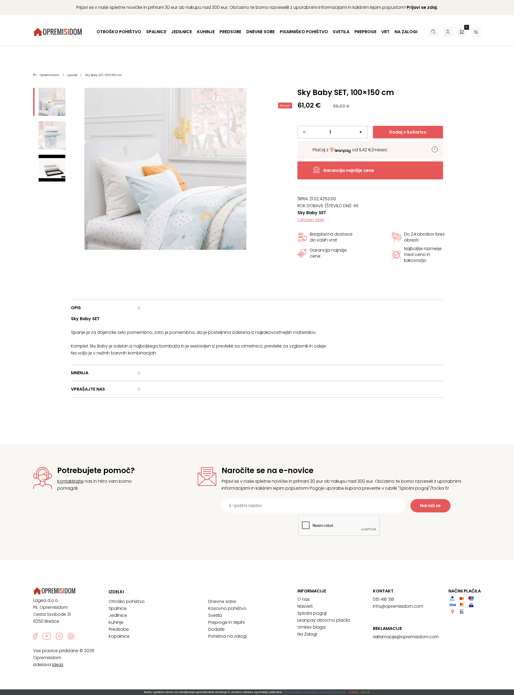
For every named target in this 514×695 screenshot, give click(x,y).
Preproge (365, 32)
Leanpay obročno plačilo (323, 620)
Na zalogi (406, 32)
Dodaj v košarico (407, 132)
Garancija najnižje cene (348, 170)
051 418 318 (383, 599)
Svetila (341, 32)
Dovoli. (365, 692)
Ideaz (57, 665)
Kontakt (383, 591)
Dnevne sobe (260, 32)
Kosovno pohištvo (227, 608)
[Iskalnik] (433, 32)
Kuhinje (206, 32)
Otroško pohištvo (119, 32)
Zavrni (353, 692)
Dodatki (216, 629)
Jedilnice (181, 32)
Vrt (385, 32)
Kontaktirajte (70, 481)
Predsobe (230, 32)
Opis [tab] (76, 308)
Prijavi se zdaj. (422, 7)
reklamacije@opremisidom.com (406, 637)
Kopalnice (119, 636)
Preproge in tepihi (226, 622)
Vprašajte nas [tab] (88, 389)
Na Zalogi (307, 634)
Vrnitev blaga (311, 627)
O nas (303, 599)
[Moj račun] (447, 32)
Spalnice (156, 32)
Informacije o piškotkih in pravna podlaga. (314, 692)
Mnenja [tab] (79, 373)
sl (476, 32)
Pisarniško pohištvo (304, 32)
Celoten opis (310, 220)
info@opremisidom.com (398, 606)
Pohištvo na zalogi (227, 636)
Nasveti (305, 606)
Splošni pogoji (312, 613)
